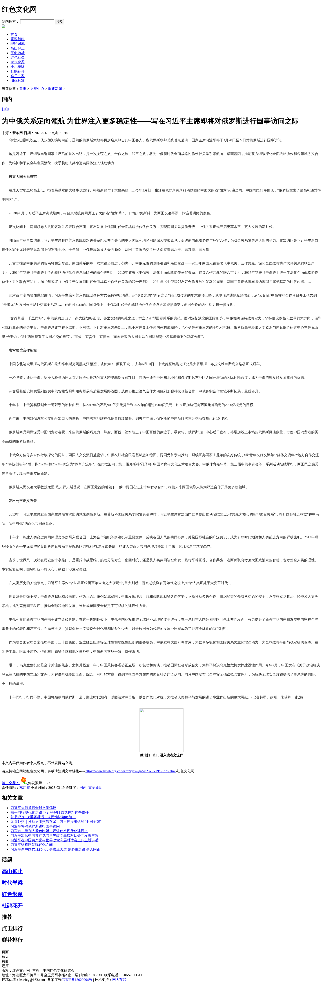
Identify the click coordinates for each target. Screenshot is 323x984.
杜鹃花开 (18, 71)
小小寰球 (18, 67)
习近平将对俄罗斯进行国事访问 (35, 826)
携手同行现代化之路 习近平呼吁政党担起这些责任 (50, 812)
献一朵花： (11, 783)
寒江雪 (24, 787)
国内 (83, 787)
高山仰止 (18, 48)
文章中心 (37, 89)
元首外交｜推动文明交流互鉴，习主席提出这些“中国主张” (56, 822)
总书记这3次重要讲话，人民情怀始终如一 (43, 817)
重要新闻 (18, 39)
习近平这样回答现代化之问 (32, 845)
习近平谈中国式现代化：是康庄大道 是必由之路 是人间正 (55, 849)
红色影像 (18, 57)
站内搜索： (10, 21)
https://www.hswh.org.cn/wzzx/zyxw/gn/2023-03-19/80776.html (130, 771)
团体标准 (18, 80)
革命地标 (18, 53)
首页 (14, 34)
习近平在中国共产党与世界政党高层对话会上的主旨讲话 (54, 840)
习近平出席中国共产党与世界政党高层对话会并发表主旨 (54, 835)
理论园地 (18, 44)
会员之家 (18, 76)
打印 (5, 109)
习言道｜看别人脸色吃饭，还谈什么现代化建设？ (49, 831)
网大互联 (119, 980)
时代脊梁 (18, 62)
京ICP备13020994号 (77, 980)
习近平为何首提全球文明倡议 (33, 808)
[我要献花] (24, 783)
